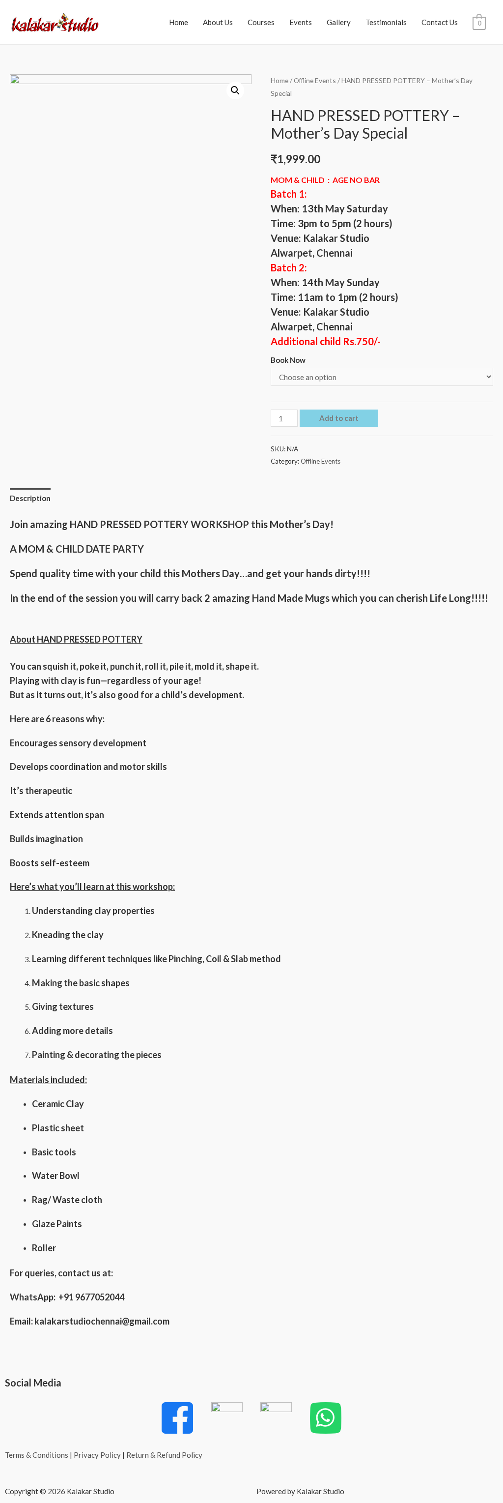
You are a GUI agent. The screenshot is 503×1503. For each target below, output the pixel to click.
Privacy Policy (97, 1454)
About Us (218, 22)
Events (300, 22)
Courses (261, 22)
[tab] (30, 498)
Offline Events (315, 80)
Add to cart (339, 417)
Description (30, 498)
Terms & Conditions (36, 1454)
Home (178, 22)
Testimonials (386, 22)
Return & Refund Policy (164, 1454)
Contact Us (439, 22)
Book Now (288, 359)
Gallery (339, 22)
